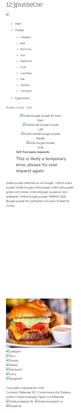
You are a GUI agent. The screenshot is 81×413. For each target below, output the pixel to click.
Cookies (11, 392)
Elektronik (26, 61)
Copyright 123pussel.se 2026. (25, 388)
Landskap (26, 73)
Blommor (26, 49)
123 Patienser (55, 397)
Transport (26, 90)
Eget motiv (22, 98)
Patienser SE (27, 392)
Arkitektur (25, 37)
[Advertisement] (40, 253)
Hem (18, 23)
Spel (42, 397)
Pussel (19, 30)
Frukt (23, 67)
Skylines (25, 84)
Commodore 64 (48, 392)
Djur (22, 55)
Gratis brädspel (26, 397)
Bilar (23, 43)
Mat (22, 78)
